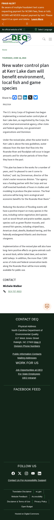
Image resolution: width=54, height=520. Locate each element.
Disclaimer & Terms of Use (18, 501)
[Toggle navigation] (50, 39)
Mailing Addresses (27, 358)
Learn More (37, 19)
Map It (37, 342)
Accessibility (37, 496)
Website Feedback (19, 496)
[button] (42, 39)
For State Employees (29, 374)
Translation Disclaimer (21, 491)
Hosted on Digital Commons (27, 514)
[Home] (17, 35)
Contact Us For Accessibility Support (27, 480)
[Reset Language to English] (36, 30)
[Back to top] (47, 306)
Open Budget (27, 506)
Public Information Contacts (27, 354)
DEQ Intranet (29, 378)
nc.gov (39, 491)
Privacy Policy (40, 501)
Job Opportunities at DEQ (29, 370)
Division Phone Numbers (27, 346)
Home (4, 49)
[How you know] (24, 30)
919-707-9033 (14, 291)
